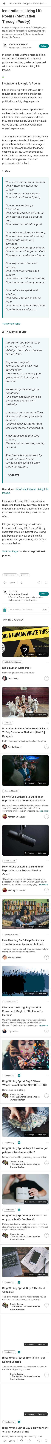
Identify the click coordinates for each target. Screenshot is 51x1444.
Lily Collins (13, 1031)
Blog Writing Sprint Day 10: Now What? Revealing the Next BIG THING (24, 1083)
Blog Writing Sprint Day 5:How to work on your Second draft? (25, 1429)
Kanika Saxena (14, 958)
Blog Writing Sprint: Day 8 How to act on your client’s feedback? (24, 1217)
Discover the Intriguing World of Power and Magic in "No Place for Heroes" (22, 1011)
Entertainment (10, 575)
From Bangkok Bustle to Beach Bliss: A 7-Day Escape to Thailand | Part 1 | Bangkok (25, 732)
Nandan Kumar (14, 747)
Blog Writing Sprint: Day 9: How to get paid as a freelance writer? (25, 1150)
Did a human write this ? (16, 667)
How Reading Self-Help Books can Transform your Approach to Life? (23, 942)
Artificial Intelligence (13, 662)
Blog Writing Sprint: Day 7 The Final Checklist (23, 1290)
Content (24, 575)
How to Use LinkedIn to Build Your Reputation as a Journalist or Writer (23, 798)
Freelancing (9, 1075)
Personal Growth (11, 791)
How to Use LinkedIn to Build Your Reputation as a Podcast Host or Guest (22, 870)
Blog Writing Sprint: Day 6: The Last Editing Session (23, 1360)
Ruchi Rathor (13, 679)
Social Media (10, 861)
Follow (44, 46)
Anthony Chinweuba (16, 817)
